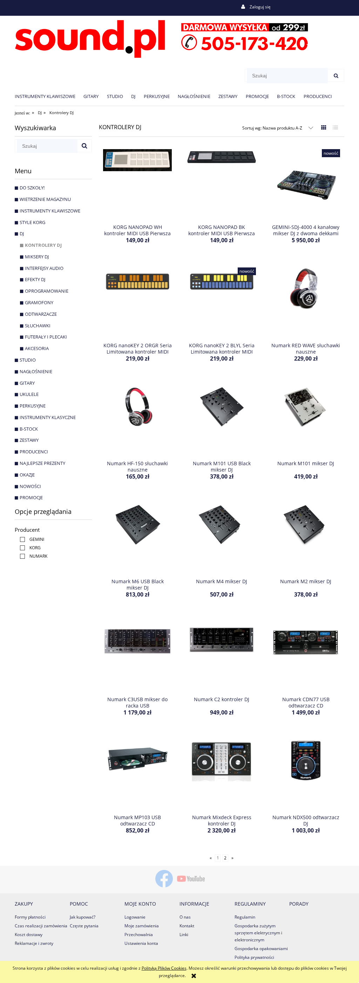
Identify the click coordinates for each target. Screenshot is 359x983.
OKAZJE (27, 475)
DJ (22, 233)
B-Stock (29, 429)
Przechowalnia (138, 934)
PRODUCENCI (34, 451)
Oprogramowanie (46, 291)
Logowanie (134, 917)
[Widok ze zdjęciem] (323, 127)
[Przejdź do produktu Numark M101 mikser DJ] (305, 420)
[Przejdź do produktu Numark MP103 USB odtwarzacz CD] (137, 774)
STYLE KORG (32, 222)
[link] (30, 539)
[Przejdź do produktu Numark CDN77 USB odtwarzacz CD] (305, 656)
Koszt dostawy (28, 934)
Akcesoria (37, 348)
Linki (184, 934)
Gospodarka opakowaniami (261, 948)
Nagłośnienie (36, 371)
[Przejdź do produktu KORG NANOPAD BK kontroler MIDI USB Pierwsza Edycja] (221, 184)
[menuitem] (49, 96)
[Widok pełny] (335, 127)
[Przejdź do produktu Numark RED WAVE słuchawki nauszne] (305, 302)
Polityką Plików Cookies (164, 968)
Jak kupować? (82, 917)
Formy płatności (30, 917)
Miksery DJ (37, 256)
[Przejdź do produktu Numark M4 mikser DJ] (221, 538)
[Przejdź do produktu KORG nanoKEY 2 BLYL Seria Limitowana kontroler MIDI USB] (221, 302)
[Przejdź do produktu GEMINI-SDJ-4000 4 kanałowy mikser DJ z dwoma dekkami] (305, 184)
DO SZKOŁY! (32, 187)
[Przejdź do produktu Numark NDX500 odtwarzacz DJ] (305, 774)
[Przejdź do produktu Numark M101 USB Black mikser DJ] (221, 420)
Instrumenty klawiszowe (50, 211)
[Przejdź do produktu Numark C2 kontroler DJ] (221, 656)
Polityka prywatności (254, 957)
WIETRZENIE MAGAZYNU (45, 199)
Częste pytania (84, 926)
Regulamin (245, 917)
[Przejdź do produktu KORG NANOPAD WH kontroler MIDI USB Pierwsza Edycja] (137, 184)
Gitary (27, 383)
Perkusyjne (33, 406)
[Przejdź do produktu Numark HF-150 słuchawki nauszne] (137, 420)
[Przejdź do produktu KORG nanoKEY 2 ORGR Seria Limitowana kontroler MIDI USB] (137, 302)
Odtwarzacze (41, 314)
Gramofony (39, 302)
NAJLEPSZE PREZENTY (42, 463)
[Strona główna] (161, 37)
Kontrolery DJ (43, 245)
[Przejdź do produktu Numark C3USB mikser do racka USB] (137, 656)
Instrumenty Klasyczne (48, 417)
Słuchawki (37, 325)
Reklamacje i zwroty (34, 943)
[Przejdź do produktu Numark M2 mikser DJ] (305, 538)
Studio (28, 360)
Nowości (30, 486)
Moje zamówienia (141, 926)
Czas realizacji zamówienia (41, 926)
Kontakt (187, 926)
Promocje (31, 497)
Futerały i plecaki (46, 337)
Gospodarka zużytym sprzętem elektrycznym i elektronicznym (258, 933)
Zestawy (29, 440)
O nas (185, 917)
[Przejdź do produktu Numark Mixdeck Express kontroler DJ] (221, 774)
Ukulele (29, 394)
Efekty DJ (35, 279)
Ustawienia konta (141, 943)
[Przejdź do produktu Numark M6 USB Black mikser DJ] (137, 538)
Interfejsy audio (44, 268)
